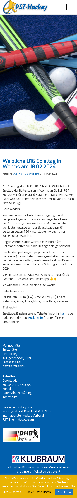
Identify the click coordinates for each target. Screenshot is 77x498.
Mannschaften (12, 345)
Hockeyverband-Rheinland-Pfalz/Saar (27, 411)
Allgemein (18, 173)
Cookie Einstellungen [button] (38, 492)
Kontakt (8, 389)
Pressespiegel (12, 362)
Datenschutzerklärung (17, 393)
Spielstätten (10, 350)
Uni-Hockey (10, 354)
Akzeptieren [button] (64, 492)
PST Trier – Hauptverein (18, 419)
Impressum (10, 397)
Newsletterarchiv (14, 366)
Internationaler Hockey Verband (23, 415)
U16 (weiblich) (32, 173)
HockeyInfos (36, 318)
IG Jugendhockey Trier (17, 358)
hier (62, 313)
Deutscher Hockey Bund (18, 407)
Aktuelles (9, 376)
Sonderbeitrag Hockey (17, 385)
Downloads (10, 380)
